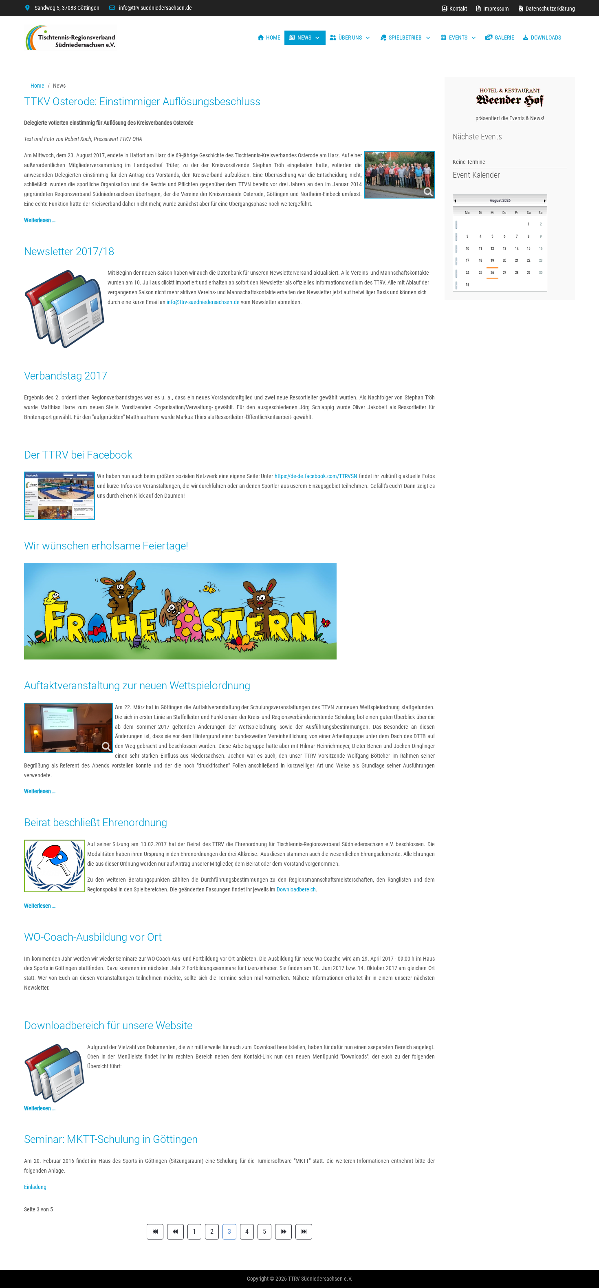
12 (492, 249)
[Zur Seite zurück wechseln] (175, 1231)
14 (516, 249)
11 (480, 249)
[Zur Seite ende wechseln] (303, 1231)
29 (528, 273)
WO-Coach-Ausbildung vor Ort (93, 937)
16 (540, 249)
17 (467, 260)
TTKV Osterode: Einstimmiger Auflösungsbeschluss (142, 101)
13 (504, 249)
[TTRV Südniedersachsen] (70, 37)
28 (516, 273)
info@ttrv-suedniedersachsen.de (155, 7)
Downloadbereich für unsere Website (108, 1025)
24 (467, 273)
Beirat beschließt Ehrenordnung (95, 822)
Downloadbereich (296, 889)
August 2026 (500, 200)
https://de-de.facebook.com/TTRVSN (316, 476)
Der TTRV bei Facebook (78, 455)
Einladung (35, 1187)
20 (504, 260)
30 (540, 273)
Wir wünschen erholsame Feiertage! (106, 546)
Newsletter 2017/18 (69, 251)
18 (480, 260)
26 (492, 273)
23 (540, 260)
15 (528, 249)
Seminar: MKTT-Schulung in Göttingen (111, 1139)
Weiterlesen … (39, 220)
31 (467, 285)
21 (516, 260)
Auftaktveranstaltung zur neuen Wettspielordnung (137, 685)
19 (492, 260)
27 (504, 273)
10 (467, 249)
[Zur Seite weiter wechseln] (283, 1231)
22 (528, 260)
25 (480, 273)
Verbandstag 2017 (65, 376)
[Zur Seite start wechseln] (155, 1231)
